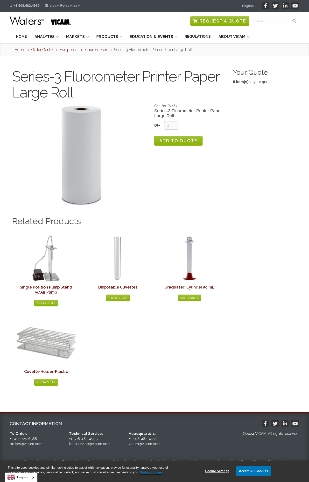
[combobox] (21, 477)
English (22, 477)
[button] (248, 6)
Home (21, 36)
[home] (40, 21)
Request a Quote (222, 20)
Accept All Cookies (253, 471)
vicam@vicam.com (65, 5)
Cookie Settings (217, 471)
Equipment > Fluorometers (84, 49)
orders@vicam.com (26, 444)
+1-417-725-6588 (23, 439)
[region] (154, 471)
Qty (157, 125)
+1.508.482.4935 (27, 5)
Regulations (198, 36)
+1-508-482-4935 (83, 439)
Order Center (42, 49)
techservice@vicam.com (90, 444)
